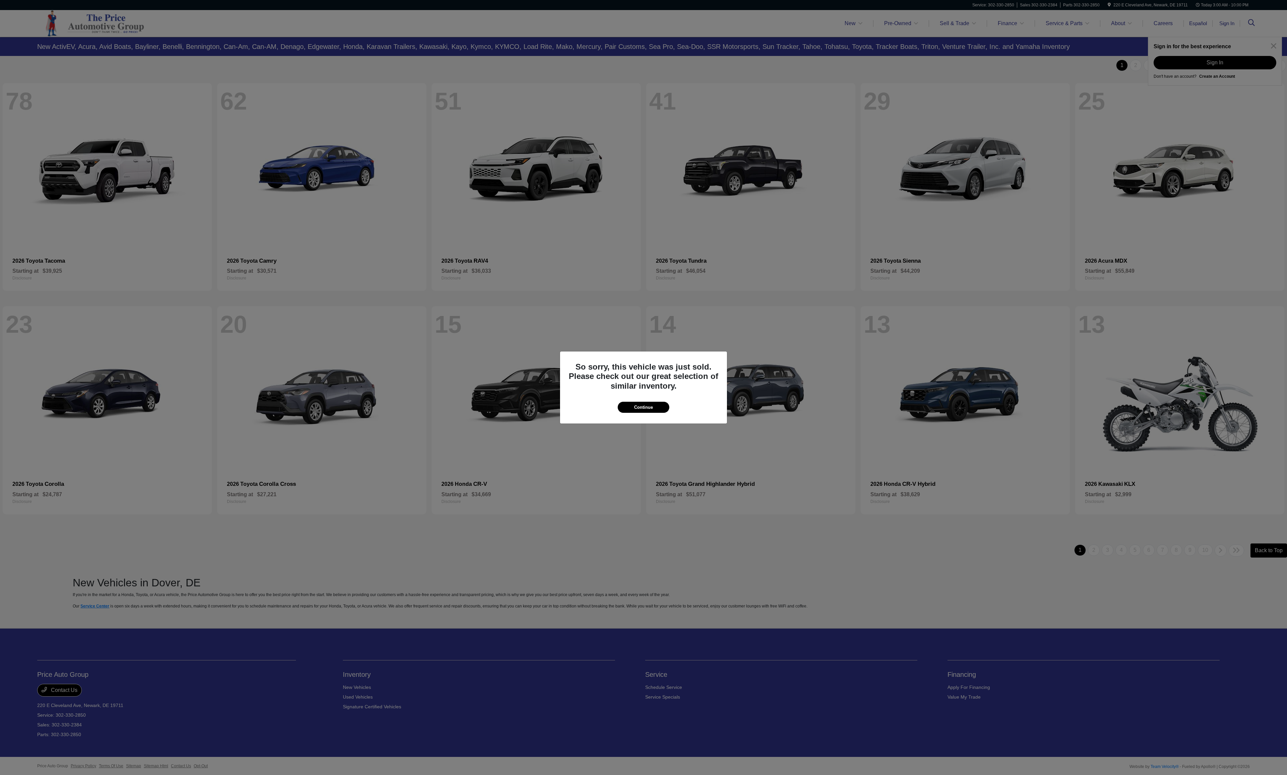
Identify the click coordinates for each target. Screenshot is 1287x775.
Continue (643, 407)
